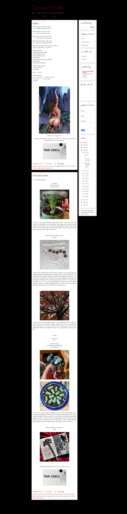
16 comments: (48, 163)
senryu (69, 496)
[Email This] (58, 163)
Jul (85, 181)
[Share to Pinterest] (63, 163)
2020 (84, 202)
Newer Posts (36, 503)
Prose (83, 42)
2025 (84, 142)
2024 (84, 145)
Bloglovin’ (54, 16)
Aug (86, 178)
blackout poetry (46, 494)
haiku (42, 496)
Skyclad (35, 24)
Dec (86, 152)
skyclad (47, 168)
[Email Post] (55, 163)
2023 (84, 147)
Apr (86, 189)
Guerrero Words (47, 8)
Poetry (83, 38)
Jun (86, 183)
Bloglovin (84, 59)
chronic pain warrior (60, 494)
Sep (86, 176)
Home (35, 16)
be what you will (46, 166)
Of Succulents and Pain (40, 176)
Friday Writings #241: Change (88, 74)
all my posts (39, 166)
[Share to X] (60, 163)
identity (62, 166)
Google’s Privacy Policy (87, 213)
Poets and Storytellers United (88, 71)
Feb (86, 194)
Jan (86, 196)
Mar (86, 191)
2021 (84, 200)
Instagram (44, 16)
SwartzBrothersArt (58, 135)
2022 (84, 150)
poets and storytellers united (59, 496)
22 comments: (48, 491)
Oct (86, 173)
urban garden (40, 498)
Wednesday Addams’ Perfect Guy (87, 165)
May (86, 186)
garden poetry (36, 496)
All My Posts (85, 45)
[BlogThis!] (59, 163)
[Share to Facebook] (62, 163)
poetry (70, 166)
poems (66, 166)
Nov (86, 171)
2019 (84, 205)
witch (51, 168)
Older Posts (72, 503)
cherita (53, 494)
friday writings (55, 166)
